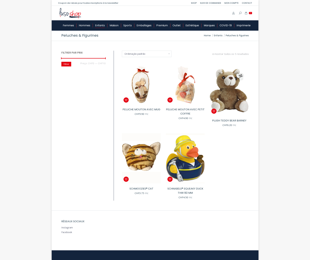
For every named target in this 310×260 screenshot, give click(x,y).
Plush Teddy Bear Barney (229, 120)
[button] (156, 100)
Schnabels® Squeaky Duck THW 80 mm (185, 191)
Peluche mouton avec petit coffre (185, 111)
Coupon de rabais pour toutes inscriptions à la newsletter (88, 3)
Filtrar (66, 64)
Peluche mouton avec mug (141, 109)
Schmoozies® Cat (141, 188)
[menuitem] (194, 3)
